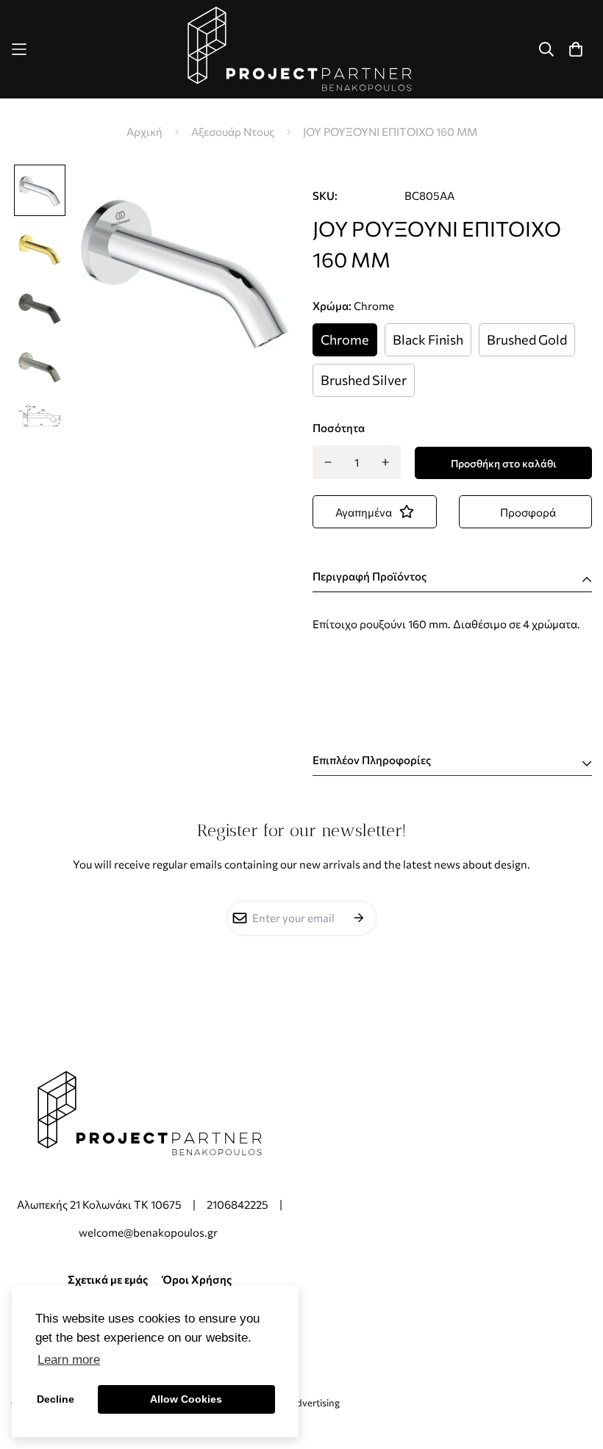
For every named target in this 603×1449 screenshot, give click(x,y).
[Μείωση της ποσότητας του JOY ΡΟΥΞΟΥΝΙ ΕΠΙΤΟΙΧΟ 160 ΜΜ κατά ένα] (328, 462)
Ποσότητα (339, 427)
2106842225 (237, 1204)
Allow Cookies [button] (186, 1399)
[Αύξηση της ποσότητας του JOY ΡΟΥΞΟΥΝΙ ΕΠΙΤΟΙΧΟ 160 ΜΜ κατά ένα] (386, 462)
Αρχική (144, 131)
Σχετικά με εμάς (108, 1279)
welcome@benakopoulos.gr (149, 1232)
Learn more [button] (69, 1360)
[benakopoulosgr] (301, 49)
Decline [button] (55, 1399)
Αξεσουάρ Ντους (232, 131)
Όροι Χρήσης (197, 1279)
